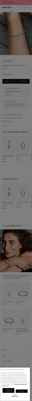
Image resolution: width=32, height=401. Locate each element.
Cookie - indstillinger (15, 396)
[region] (15, 384)
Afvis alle (21, 391)
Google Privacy (5, 385)
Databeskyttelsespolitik (21, 384)
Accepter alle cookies (8, 390)
